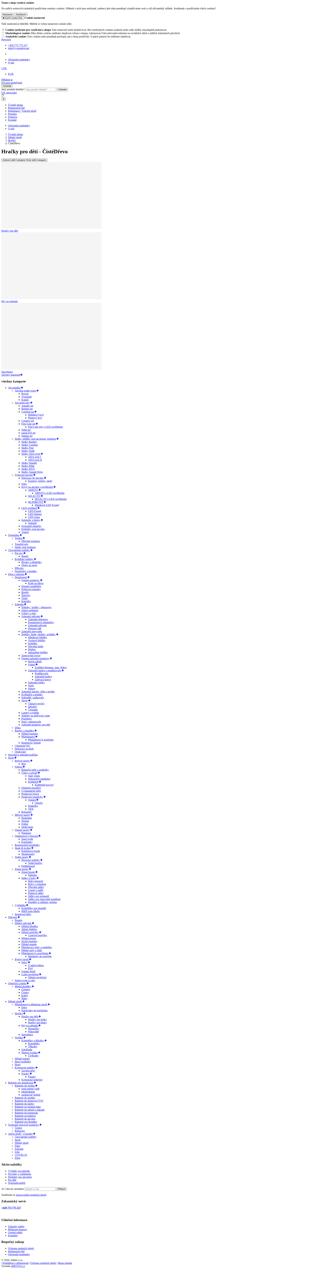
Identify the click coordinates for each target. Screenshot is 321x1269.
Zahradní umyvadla (31, 631)
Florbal (25, 821)
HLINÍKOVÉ (36, 502)
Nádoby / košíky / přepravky (36, 607)
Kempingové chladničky (41, 622)
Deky (24, 962)
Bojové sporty (22, 760)
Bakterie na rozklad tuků (28, 1106)
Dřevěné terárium (30, 541)
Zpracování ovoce (30, 655)
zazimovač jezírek (30, 1094)
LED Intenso (35, 514)
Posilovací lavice (30, 793)
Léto (17, 1151)
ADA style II (35, 459)
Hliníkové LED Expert (47, 505)
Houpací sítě (34, 628)
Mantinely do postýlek (40, 956)
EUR (11, 74)
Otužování (20, 751)
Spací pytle (27, 839)
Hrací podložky (23, 1061)
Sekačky (32, 706)
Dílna (18, 727)
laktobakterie (28, 1091)
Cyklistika (20, 905)
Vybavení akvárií (24, 475)
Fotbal (24, 824)
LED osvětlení (29, 508)
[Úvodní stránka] (11, 82)
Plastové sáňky (36, 893)
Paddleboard (28, 866)
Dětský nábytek (23, 923)
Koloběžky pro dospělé (33, 908)
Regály (25, 592)
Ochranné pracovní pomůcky (23, 1124)
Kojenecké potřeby (25, 1067)
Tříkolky (32, 1046)
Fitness (19, 766)
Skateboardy (28, 854)
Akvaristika (14, 387)
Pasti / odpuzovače (31, 721)
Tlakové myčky (36, 703)
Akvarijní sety (22, 402)
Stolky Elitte (27, 466)
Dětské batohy (22, 1058)
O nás (11, 62)
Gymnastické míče (31, 790)
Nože (31, 685)
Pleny (18, 1064)
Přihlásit (61, 1189)
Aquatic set (27, 405)
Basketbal (26, 818)
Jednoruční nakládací (39, 778)
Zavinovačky (28, 1070)
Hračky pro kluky (37, 1022)
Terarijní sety (21, 544)
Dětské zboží (15, 1001)
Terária (19, 538)
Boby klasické (35, 881)
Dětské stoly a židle (31, 950)
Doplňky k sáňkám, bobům (42, 902)
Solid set (25, 429)
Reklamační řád (16, 107)
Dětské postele (29, 944)
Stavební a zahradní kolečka (23, 754)
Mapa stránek (65, 1263)
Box (23, 763)
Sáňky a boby (29, 878)
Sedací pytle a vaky (25, 980)
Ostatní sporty (22, 830)
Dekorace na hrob (24, 748)
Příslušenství (28, 736)
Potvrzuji (6, 39)
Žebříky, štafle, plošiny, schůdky (38, 634)
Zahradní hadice (43, 676)
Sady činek (34, 775)
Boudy (25, 556)
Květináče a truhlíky (32, 694)
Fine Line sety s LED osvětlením (45, 426)
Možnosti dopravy (17, 1229)
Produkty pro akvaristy (20, 1177)
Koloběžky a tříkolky (32, 1040)
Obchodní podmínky (19, 59)
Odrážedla (26, 1049)
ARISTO (33, 490)
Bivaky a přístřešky (31, 562)
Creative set (27, 420)
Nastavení (8, 14)
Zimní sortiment (29, 610)
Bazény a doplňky (25, 730)
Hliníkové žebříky (37, 637)
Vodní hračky (35, 863)
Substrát (32, 523)
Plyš (30, 968)
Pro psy (19, 553)
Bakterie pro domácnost (21, 1082)
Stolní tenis (27, 827)
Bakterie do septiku (25, 1097)
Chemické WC (22, 745)
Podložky (33, 805)
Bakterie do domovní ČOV (29, 1100)
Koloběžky (34, 1043)
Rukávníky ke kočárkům (34, 1010)
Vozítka (19, 1037)
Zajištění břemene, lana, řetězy (51, 667)
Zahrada (19, 604)
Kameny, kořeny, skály (40, 481)
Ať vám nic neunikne (13, 1188)
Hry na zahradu (29, 1025)
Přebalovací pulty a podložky (36, 947)
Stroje (24, 700)
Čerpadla (33, 709)
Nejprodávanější (16, 1183)
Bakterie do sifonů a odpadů (29, 1109)
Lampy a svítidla (30, 712)
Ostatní (32, 799)
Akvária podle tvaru (25, 390)
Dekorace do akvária (32, 478)
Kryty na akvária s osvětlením (37, 487)
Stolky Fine (27, 447)
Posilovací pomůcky (32, 796)
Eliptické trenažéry (31, 787)
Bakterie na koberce (25, 1115)
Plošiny (32, 649)
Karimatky (27, 842)
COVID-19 (21, 1154)
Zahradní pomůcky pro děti (35, 724)
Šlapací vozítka (29, 1052)
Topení (25, 532)
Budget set (27, 408)
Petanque (26, 833)
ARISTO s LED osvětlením (49, 493)
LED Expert (34, 511)
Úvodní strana (15, 104)
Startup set (26, 435)
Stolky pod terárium (25, 547)
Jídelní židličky (29, 929)
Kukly (24, 995)
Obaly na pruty (29, 565)
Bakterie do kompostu (26, 1112)
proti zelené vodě (30, 1088)
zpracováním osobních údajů (31, 1194)
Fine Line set (28, 423)
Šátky (24, 998)
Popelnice (26, 718)
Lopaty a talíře (35, 890)
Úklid (24, 598)
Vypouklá (26, 396)
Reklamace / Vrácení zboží (22, 110)
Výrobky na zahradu (19, 1171)
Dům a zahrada (16, 574)
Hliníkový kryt (36, 414)
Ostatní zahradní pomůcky (35, 658)
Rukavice (20, 1130)
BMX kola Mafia (30, 911)
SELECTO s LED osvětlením (51, 499)
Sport (11, 757)
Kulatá (24, 399)
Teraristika (14, 535)
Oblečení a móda (17, 983)
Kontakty (13, 1235)
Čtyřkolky (33, 1055)
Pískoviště (33, 1031)
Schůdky (32, 643)
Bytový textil (22, 959)
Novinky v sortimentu (19, 1174)
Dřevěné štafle (35, 646)
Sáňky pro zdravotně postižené (44, 899)
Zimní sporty (22, 869)
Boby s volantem (37, 884)
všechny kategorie (10, 374)
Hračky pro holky (37, 1019)
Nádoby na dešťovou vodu (35, 715)
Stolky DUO (28, 469)
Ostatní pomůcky (30, 580)
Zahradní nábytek (31, 616)
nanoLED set (28, 432)
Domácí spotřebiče (31, 586)
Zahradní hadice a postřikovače (45, 670)
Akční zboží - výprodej (20, 1133)
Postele (18, 920)
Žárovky (25, 595)
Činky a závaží (29, 772)
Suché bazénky (29, 941)
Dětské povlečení (37, 977)
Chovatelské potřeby (19, 550)
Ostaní (32, 664)
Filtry (24, 484)
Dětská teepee (28, 938)
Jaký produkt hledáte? (12, 89)
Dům (17, 1145)
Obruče (39, 802)
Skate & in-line (23, 848)
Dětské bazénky (29, 733)
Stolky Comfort (29, 444)
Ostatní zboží (28, 971)
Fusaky (25, 1073)
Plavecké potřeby (30, 860)
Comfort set (27, 411)
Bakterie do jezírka (25, 1085)
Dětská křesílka (29, 926)
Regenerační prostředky (27, 845)
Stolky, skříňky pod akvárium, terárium (36, 438)
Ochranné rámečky (31, 526)
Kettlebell (33, 781)
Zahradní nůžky (36, 682)
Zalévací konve (43, 679)
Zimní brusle (28, 872)
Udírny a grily (28, 613)
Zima (17, 1158)
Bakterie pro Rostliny (26, 1121)
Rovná (24, 393)
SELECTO (34, 496)
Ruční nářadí (35, 661)
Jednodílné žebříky (38, 652)
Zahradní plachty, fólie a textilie (38, 691)
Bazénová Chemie (31, 742)
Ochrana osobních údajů (21, 1248)
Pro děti (12, 1180)
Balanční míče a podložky (35, 769)
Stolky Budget (29, 441)
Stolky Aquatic (29, 463)
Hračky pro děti (30, 1016)
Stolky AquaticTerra (32, 472)
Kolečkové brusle (30, 851)
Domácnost (21, 577)
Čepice (25, 992)
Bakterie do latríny (24, 1103)
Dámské (32, 875)
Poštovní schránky (31, 589)
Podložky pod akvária (32, 529)
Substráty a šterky (31, 520)
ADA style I (34, 456)
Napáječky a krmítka (26, 571)
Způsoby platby (16, 1226)
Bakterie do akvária (25, 1118)
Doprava (12, 117)
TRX (31, 808)
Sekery (31, 688)
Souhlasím (21, 14)
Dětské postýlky (30, 932)
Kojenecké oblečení (31, 1079)
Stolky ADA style (31, 453)
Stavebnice (27, 1034)
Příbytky (19, 568)
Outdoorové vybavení (26, 836)
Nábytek (13, 917)
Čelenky (25, 989)
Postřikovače (41, 673)
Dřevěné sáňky (36, 887)
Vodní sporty (22, 857)
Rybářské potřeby (24, 559)
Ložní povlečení (30, 974)
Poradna (12, 113)
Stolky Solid (27, 450)
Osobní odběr (15, 1232)
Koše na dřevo (35, 583)
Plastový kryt (35, 417)
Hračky (19, 1013)
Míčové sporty (23, 815)
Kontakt (12, 120)
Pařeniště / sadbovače (32, 697)
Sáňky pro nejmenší (38, 896)
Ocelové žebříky (36, 640)
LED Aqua (34, 517)
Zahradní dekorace (38, 619)
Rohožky (26, 601)
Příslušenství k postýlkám (35, 953)
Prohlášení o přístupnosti (15, 1263)
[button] (4, 68)
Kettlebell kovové (44, 784)
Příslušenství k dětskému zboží (31, 1004)
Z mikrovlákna (36, 965)
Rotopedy (26, 812)
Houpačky (33, 1028)
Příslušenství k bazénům (41, 739)
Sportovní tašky (23, 914)
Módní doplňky (23, 986)
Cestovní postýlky (37, 935)
